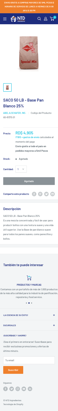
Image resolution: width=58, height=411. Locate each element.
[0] (52, 19)
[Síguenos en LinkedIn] (30, 389)
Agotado (29, 181)
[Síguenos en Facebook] (5, 389)
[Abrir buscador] (39, 19)
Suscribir (13, 369)
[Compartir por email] (52, 193)
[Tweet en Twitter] (46, 193)
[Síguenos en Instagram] (17, 389)
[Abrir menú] (4, 19)
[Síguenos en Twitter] (11, 389)
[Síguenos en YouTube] (24, 389)
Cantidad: (8, 169)
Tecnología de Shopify (13, 404)
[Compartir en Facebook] (34, 193)
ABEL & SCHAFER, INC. (14, 113)
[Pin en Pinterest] (40, 193)
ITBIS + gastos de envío (27, 137)
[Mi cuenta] (45, 19)
